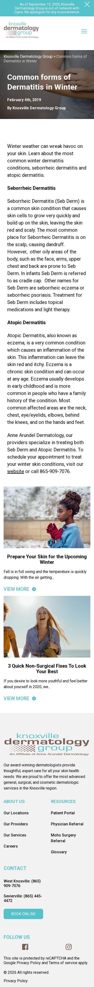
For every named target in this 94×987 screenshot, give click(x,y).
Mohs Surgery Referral (63, 838)
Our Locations (16, 813)
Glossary (59, 852)
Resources (63, 801)
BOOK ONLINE (23, 914)
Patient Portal (63, 813)
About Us (14, 801)
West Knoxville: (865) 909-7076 (22, 883)
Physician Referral (67, 824)
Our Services (15, 835)
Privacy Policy (16, 981)
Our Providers (16, 824)
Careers (11, 846)
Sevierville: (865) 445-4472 (23, 898)
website (15, 471)
